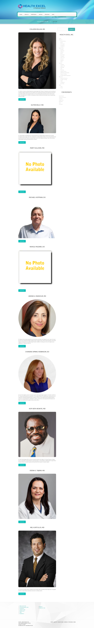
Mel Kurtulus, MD (37, 527)
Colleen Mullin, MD (42, 21)
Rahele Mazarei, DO (37, 247)
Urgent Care (62, 65)
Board (61, 42)
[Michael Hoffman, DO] (37, 219)
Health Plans (33, 14)
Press (61, 86)
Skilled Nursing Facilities (64, 72)
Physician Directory (63, 78)
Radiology (62, 67)
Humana (61, 59)
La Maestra (62, 82)
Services (40, 14)
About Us (26, 14)
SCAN (61, 61)
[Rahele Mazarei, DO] (37, 269)
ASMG (61, 80)
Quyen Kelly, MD (37, 105)
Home (21, 14)
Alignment (62, 50)
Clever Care (62, 57)
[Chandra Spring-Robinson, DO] (37, 374)
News (53, 14)
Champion (62, 56)
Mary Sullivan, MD (37, 148)
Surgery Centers (63, 71)
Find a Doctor (61, 96)
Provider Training (63, 79)
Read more (22, 99)
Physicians (47, 14)
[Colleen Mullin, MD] (37, 60)
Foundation (62, 45)
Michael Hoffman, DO (37, 197)
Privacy (40, 606)
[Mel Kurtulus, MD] (37, 559)
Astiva (61, 53)
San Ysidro (62, 83)
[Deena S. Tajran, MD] (37, 496)
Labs (61, 68)
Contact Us (62, 46)
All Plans (61, 49)
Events (61, 87)
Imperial (61, 60)
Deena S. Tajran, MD (37, 470)
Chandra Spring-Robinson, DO (37, 352)
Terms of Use (42, 608)
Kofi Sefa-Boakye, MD (37, 409)
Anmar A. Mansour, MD (37, 296)
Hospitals (62, 64)
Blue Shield (62, 54)
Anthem (61, 52)
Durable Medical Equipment (65, 75)
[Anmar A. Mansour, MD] (37, 318)
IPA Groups (62, 43)
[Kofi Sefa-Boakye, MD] (37, 434)
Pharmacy (62, 70)
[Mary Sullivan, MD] (37, 170)
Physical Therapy (63, 74)
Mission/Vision (63, 41)
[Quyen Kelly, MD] (37, 120)
